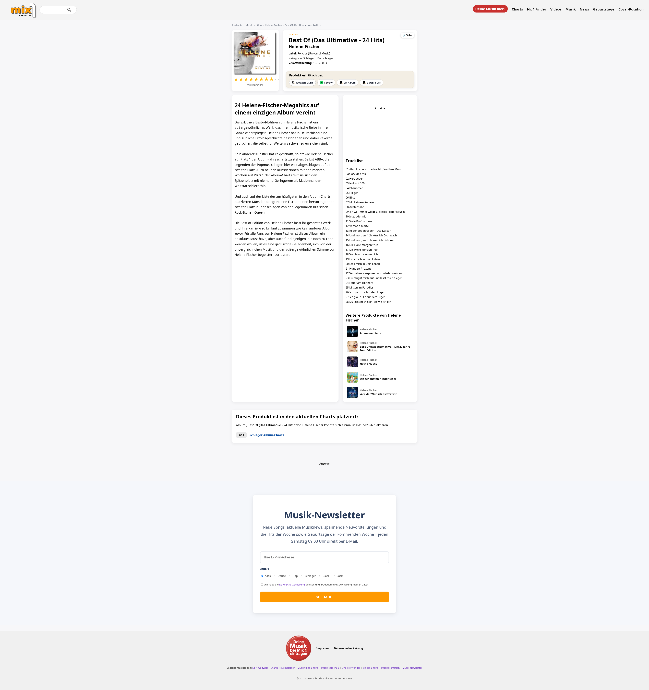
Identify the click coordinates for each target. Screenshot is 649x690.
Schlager (310, 576)
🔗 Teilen (407, 35)
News (584, 9)
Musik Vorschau (330, 667)
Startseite (237, 25)
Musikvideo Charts (308, 667)
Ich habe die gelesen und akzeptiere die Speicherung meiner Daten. (316, 584)
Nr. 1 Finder (536, 9)
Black (326, 576)
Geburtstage (603, 9)
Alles (268, 576)
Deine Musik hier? (490, 9)
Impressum (323, 648)
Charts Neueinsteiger (282, 667)
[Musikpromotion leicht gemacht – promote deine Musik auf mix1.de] (298, 648)
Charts (517, 9)
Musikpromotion (390, 667)
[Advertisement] (380, 131)
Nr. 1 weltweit (260, 667)
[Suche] (69, 9)
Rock (339, 576)
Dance (282, 576)
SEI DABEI (324, 597)
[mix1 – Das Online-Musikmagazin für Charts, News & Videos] (22, 8)
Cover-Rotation (631, 9)
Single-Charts (371, 667)
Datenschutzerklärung (292, 584)
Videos (555, 9)
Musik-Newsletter (412, 667)
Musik (571, 9)
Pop (295, 576)
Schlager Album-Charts (266, 435)
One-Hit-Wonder (351, 667)
